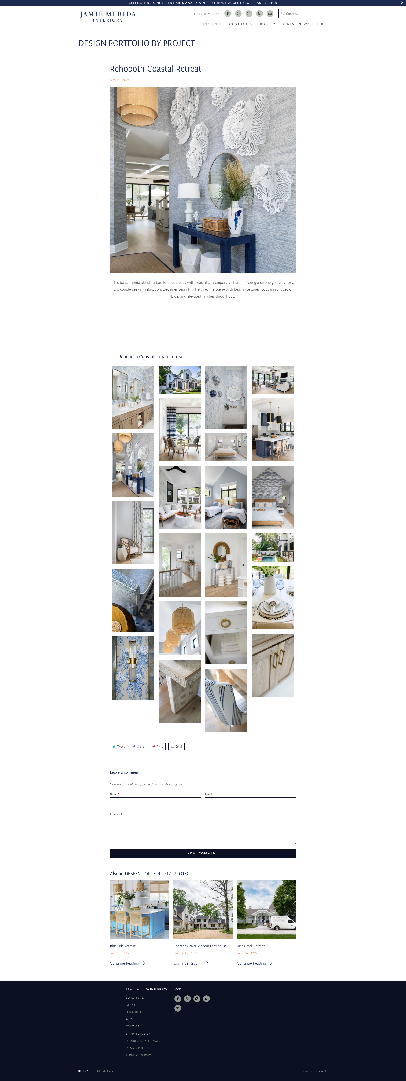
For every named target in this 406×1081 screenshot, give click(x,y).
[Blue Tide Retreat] (139, 911)
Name (114, 794)
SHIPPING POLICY (138, 1033)
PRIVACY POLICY (137, 1048)
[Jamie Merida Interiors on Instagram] (249, 13)
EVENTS (287, 24)
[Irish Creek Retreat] (266, 911)
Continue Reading (125, 963)
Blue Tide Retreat (123, 945)
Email (179, 746)
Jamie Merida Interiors (103, 1071)
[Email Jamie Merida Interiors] (270, 13)
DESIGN (210, 24)
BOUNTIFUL (237, 24)
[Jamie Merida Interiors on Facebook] (227, 13)
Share (140, 746)
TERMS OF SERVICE (139, 1055)
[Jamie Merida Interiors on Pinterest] (238, 13)
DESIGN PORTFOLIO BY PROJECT (136, 42)
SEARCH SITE (135, 997)
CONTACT (132, 1026)
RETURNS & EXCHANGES (143, 1040)
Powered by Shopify (315, 1071)
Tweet (121, 746)
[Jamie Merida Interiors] (107, 18)
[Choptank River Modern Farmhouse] (203, 911)
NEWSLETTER (311, 24)
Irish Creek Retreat (251, 945)
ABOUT (264, 24)
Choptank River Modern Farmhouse (199, 945)
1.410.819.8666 (206, 13)
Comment (117, 814)
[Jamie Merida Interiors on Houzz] (259, 13)
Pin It (160, 746)
